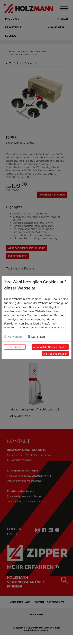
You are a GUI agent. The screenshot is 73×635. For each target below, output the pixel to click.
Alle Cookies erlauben (55, 353)
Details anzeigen (15, 347)
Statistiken (38, 336)
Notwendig (15, 336)
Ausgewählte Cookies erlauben (50, 347)
